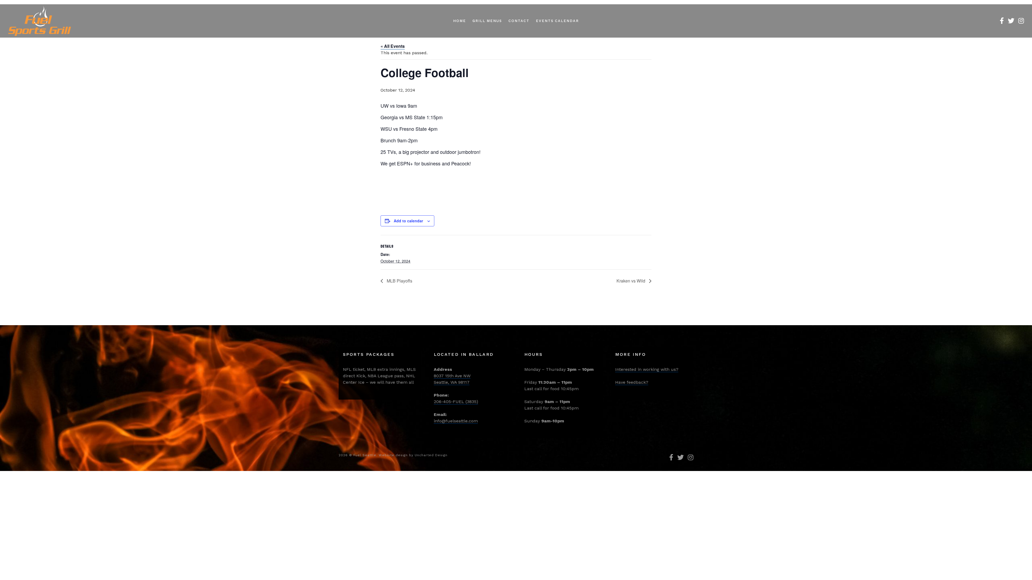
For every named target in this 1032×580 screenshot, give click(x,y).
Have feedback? (631, 382)
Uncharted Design (431, 455)
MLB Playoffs (399, 281)
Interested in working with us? (646, 369)
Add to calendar (408, 220)
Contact (518, 21)
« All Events (393, 46)
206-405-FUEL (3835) (456, 401)
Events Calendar (557, 21)
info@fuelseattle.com (456, 420)
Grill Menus (487, 21)
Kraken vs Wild (631, 281)
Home (459, 21)
